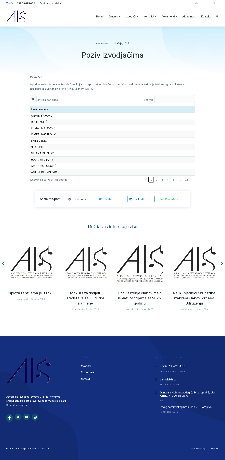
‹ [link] (145, 179)
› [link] (192, 179)
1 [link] (151, 179)
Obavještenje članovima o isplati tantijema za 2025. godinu (140, 298)
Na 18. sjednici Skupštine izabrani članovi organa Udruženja (194, 298)
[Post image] (31, 263)
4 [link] (168, 179)
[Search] (213, 3)
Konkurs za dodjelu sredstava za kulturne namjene (85, 298)
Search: (149, 99)
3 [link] (162, 179)
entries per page (47, 99)
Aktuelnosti (102, 43)
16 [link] (186, 179)
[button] (193, 109)
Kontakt (215, 448)
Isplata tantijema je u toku (31, 293)
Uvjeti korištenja (198, 448)
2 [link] (156, 179)
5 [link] (173, 179)
